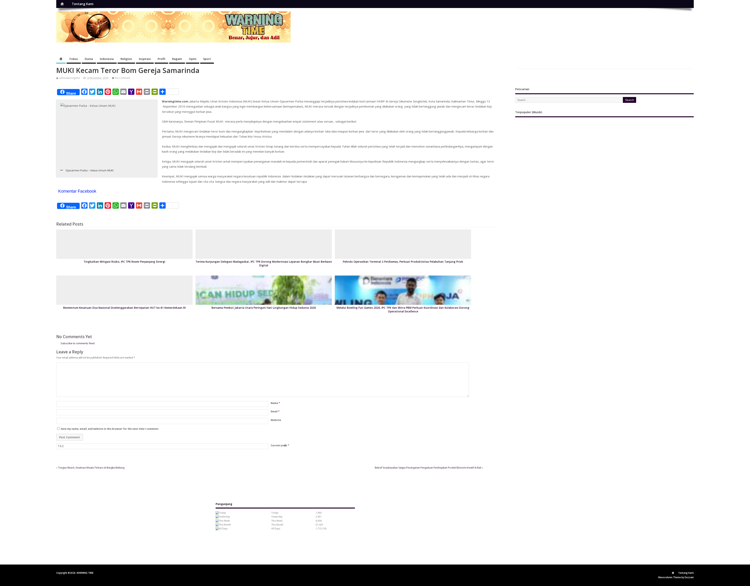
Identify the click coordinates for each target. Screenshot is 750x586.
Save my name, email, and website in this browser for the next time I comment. (110, 428)
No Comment (122, 78)
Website (276, 420)
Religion (126, 59)
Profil (161, 59)
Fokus (74, 59)
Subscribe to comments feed (78, 343)
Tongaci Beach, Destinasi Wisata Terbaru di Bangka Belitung (91, 467)
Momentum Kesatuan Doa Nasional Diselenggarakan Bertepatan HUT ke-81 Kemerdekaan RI (124, 307)
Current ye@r (280, 445)
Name (275, 403)
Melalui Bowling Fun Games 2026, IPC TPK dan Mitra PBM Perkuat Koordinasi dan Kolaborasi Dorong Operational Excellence (403, 309)
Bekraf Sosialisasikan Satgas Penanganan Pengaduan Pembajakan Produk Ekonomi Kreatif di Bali (428, 467)
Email (275, 411)
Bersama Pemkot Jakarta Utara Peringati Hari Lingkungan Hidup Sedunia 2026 (264, 307)
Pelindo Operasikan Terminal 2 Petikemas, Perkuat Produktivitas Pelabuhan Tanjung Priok (403, 261)
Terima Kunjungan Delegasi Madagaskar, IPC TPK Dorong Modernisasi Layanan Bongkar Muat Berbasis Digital (264, 263)
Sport (207, 59)
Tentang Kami (82, 4)
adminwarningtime (69, 78)
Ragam (177, 59)
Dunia (89, 59)
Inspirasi (145, 59)
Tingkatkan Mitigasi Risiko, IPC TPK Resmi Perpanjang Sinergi (124, 261)
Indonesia (107, 59)
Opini (192, 59)
